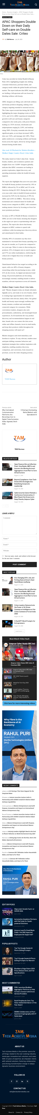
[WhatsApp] (26, 45)
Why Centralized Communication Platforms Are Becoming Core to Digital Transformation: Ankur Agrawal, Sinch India (10, 417)
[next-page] (7, 505)
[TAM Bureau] (3, 39)
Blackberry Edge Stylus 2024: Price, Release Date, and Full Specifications (24, 971)
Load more (18, 631)
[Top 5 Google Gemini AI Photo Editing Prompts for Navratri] (7, 961)
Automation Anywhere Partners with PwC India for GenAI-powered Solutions (25, 921)
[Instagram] (17, 1081)
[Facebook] (16, 45)
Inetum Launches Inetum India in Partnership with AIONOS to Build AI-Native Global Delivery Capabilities (18, 799)
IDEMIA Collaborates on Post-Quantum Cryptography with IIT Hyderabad (25, 1014)
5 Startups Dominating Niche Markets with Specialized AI (29, 412)
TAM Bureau (10, 39)
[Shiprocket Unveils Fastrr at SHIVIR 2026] (7, 911)
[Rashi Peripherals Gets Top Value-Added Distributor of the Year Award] (7, 1003)
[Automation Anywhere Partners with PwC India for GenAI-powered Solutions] (7, 922)
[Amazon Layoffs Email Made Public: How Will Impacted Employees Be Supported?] (7, 933)
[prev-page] (3, 505)
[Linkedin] (11, 45)
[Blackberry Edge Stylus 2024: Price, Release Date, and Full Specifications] (7, 971)
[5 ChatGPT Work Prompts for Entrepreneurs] (7, 623)
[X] (21, 45)
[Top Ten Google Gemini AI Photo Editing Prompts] (7, 951)
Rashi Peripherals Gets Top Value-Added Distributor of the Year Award (25, 1003)
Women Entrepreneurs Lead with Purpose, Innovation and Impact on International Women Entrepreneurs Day (18, 808)
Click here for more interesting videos (19, 703)
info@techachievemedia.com (19, 1091)
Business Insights (12, 12)
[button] (19, 745)
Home (4, 12)
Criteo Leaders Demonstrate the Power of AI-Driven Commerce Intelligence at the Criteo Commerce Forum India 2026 (25, 609)
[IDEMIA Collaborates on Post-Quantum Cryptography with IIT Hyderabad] (7, 1014)
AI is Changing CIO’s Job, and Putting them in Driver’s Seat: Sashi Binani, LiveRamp (24, 580)
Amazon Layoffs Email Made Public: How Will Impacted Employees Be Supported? (24, 932)
